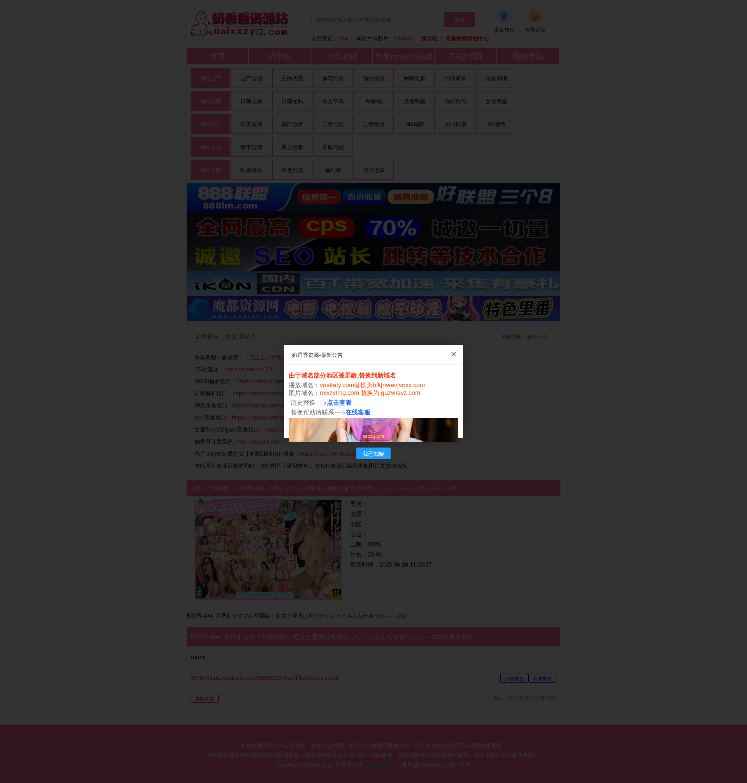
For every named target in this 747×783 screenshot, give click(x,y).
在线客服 (357, 411)
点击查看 (339, 402)
